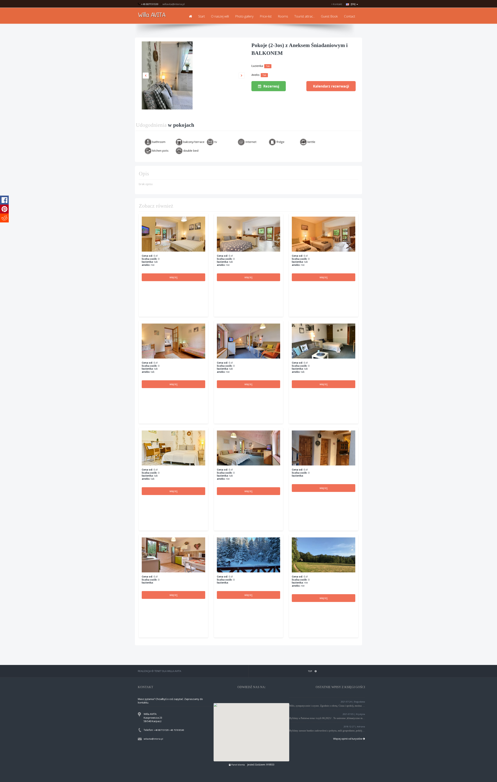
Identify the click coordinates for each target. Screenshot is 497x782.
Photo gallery (244, 16)
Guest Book (329, 16)
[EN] (353, 4)
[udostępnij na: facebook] (4, 200)
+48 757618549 (176, 730)
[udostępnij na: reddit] (4, 217)
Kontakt (337, 4)
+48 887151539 (161, 730)
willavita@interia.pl (173, 4)
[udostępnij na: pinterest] (4, 209)
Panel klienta (238, 764)
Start (201, 16)
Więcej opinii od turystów (348, 738)
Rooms (283, 16)
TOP (310, 671)
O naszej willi (220, 16)
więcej (173, 277)
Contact (349, 16)
